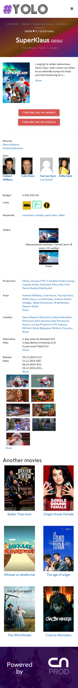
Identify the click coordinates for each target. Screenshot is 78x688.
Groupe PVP (38, 281)
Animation (62, 24)
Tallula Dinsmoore (42, 303)
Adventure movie (43, 24)
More (38, 80)
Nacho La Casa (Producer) (37, 324)
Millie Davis (29, 299)
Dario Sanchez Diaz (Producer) (51, 321)
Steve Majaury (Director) (36, 317)
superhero (28, 215)
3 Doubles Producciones (60, 281)
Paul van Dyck (65, 295)
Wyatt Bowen (61, 303)
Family (25, 24)
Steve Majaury (11, 144)
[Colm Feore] (30, 188)
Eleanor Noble (30, 306)
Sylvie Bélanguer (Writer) (46, 328)
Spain (42, 48)
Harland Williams (32, 295)
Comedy (39, 28)
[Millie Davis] (68, 188)
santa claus (51, 215)
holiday (39, 215)
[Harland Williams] (12, 188)
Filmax (26, 281)
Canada (53, 48)
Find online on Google (39, 122)
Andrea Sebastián (13, 148)
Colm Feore (49, 295)
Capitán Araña (30, 284)
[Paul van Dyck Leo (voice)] (49, 188)
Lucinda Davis (45, 299)
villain (61, 215)
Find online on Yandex (39, 112)
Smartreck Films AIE (51, 284)
